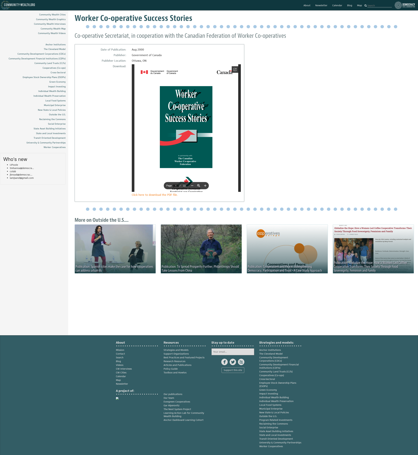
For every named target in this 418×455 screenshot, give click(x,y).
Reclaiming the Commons (273, 423)
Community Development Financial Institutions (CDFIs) (279, 366)
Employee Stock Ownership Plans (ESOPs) (277, 384)
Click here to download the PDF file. (155, 195)
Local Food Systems (270, 404)
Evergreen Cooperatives (177, 401)
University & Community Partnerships (280, 442)
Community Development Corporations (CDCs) (273, 359)
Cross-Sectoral (267, 379)
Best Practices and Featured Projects (184, 357)
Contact (120, 353)
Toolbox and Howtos (175, 372)
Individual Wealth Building (274, 397)
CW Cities (121, 372)
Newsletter (321, 5)
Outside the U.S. (268, 416)
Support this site (233, 370)
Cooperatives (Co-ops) (271, 375)
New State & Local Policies (274, 412)
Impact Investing (268, 393)
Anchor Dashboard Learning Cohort (183, 419)
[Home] (18, 5)
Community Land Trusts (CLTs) (276, 371)
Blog (349, 5)
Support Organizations (176, 353)
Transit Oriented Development (276, 438)
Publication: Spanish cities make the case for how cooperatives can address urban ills (114, 268)
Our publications (173, 394)
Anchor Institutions (270, 349)
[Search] (365, 5)
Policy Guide (171, 368)
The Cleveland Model (271, 353)
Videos (119, 365)
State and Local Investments (275, 435)
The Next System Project (177, 409)
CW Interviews (124, 368)
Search (119, 357)
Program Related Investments (275, 419)
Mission (120, 349)
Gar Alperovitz (171, 405)
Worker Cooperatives (271, 446)
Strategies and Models (176, 349)
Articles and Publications (177, 365)
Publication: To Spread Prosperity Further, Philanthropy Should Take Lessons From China (200, 268)
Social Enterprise (268, 427)
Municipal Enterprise (270, 408)
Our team (169, 397)
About (307, 5)
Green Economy (268, 389)
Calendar (337, 5)
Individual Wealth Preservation (276, 401)
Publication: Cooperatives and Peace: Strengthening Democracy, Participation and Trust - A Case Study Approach (285, 268)
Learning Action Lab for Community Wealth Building (184, 414)
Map (359, 5)
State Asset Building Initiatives (276, 431)
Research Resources (174, 361)
